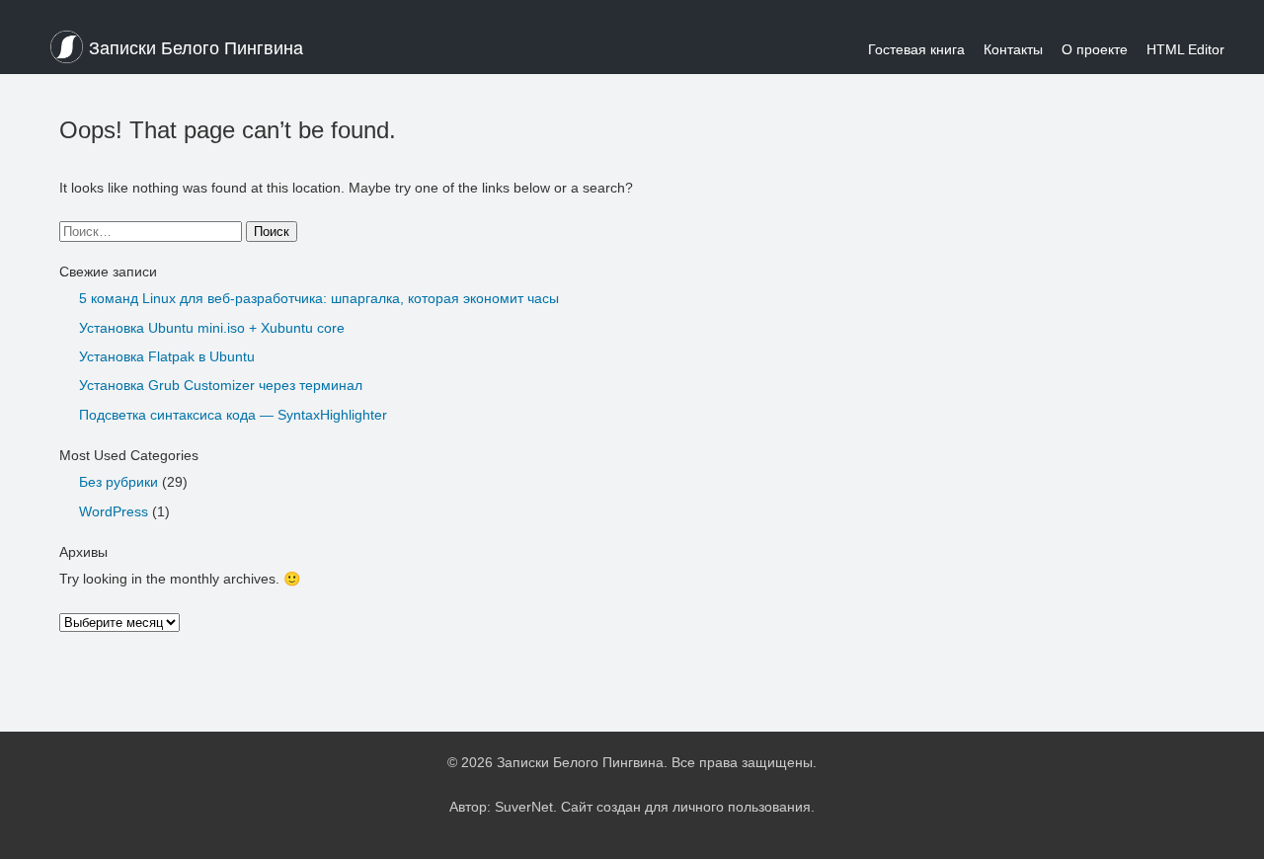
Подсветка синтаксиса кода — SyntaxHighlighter (233, 415)
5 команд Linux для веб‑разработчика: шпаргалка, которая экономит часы (319, 298)
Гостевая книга (916, 49)
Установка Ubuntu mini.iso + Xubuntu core (212, 328)
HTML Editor (1185, 49)
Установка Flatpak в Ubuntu (167, 356)
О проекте (1095, 49)
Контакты (1013, 49)
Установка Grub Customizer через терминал (220, 385)
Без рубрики (118, 482)
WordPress (113, 511)
